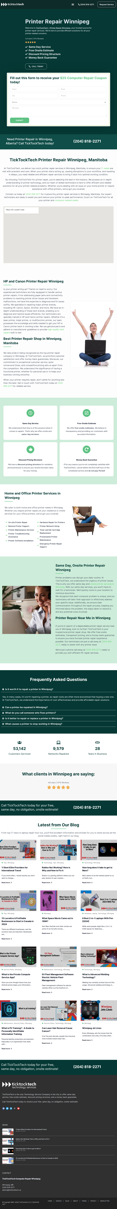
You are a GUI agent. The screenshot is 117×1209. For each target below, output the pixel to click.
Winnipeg (11, 863)
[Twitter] (7, 1108)
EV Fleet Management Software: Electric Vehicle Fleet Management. (58, 977)
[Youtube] (18, 1108)
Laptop (94, 913)
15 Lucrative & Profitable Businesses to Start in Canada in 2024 (18, 921)
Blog (67, 1201)
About (75, 1201)
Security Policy (9, 969)
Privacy (93, 1201)
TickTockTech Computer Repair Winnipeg (21, 1179)
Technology (48, 863)
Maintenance (48, 969)
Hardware (87, 913)
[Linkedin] (11, 1108)
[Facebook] (3, 1108)
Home (50, 1201)
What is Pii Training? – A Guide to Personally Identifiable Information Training (18, 1031)
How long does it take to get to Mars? (28, 1148)
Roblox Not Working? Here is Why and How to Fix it (32, 1139)
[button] (73, 4)
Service (59, 1201)
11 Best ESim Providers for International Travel (31, 1129)
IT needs (105, 168)
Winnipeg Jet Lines (91, 1028)
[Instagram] (14, 1108)
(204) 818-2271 (87, 141)
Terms (84, 1201)
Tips (5, 863)
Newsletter (104, 1201)
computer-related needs (66, 200)
